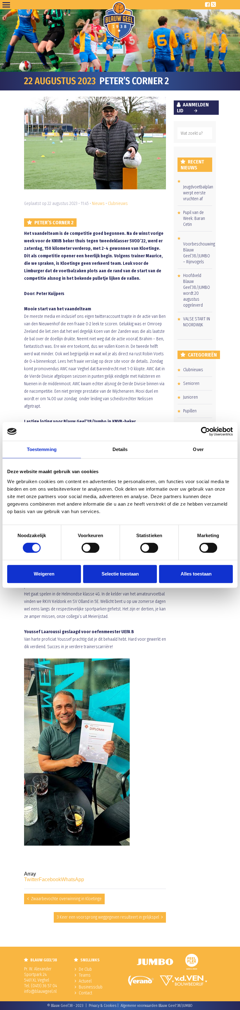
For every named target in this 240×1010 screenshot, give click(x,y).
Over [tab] (198, 449)
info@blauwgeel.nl (40, 991)
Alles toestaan (196, 573)
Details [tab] (120, 449)
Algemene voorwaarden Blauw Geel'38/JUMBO (156, 1005)
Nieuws (98, 203)
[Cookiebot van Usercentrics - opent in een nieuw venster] (205, 431)
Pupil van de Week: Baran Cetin (194, 218)
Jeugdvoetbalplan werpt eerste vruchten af (198, 193)
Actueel (85, 981)
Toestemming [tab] (42, 449)
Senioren (191, 383)
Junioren (190, 397)
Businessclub (90, 987)
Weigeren (44, 573)
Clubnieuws (118, 203)
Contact (85, 993)
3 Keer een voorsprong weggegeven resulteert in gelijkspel (108, 917)
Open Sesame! (7, 4)
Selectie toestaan (120, 573)
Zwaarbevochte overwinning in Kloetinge (66, 898)
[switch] (90, 548)
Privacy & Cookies (102, 1005)
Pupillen (190, 411)
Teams (85, 975)
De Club (85, 969)
